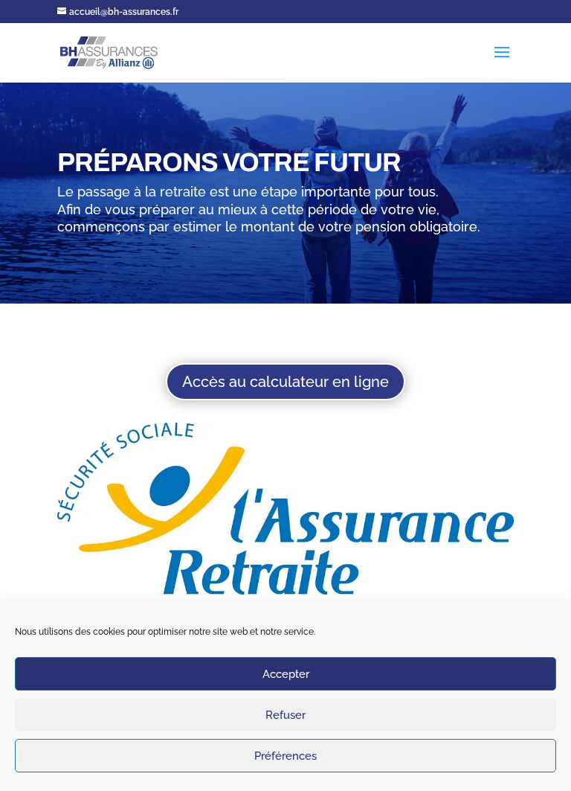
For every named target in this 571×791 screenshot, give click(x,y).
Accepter (285, 674)
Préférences (285, 756)
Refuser (285, 715)
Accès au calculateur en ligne (285, 382)
